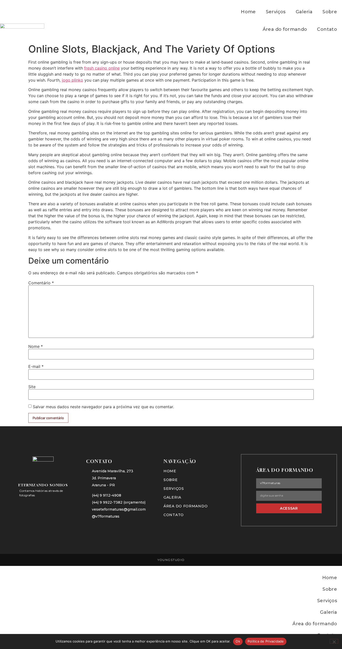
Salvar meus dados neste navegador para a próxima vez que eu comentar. (103, 407)
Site (32, 387)
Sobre (329, 12)
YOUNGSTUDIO (171, 560)
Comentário (41, 283)
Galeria (304, 12)
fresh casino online (102, 68)
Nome (35, 346)
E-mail (36, 366)
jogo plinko (72, 80)
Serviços (276, 12)
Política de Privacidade (266, 641)
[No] (334, 641)
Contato (327, 29)
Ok (238, 641)
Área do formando (285, 29)
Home (248, 12)
